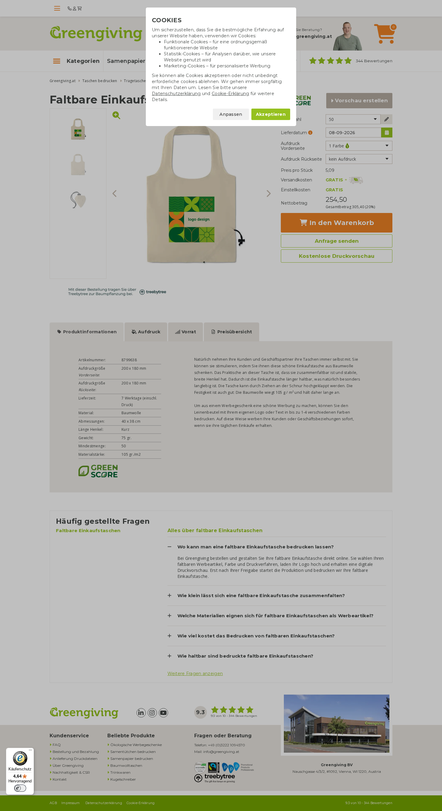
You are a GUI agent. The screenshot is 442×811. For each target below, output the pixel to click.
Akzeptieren (271, 114)
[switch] (20, 788)
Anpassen (230, 114)
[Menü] (30, 751)
